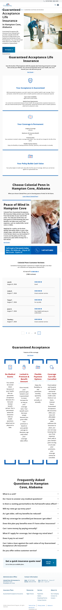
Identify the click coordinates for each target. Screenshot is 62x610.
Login (56, 1)
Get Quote (8, 50)
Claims (39, 596)
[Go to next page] (39, 333)
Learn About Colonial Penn (30, 196)
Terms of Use (32, 605)
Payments (40, 594)
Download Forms (42, 598)
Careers (53, 598)
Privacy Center (41, 605)
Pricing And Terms (6, 53)
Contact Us (54, 596)
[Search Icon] (55, 4)
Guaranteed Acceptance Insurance (13, 594)
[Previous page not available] (22, 333)
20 (35, 333)
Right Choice (30, 594)
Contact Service (41, 600)
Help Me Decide (48, 562)
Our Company (55, 594)
